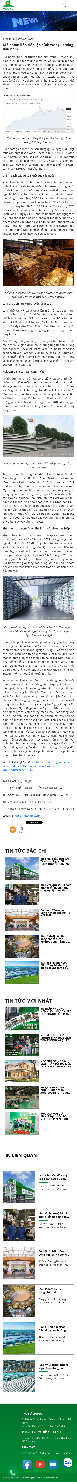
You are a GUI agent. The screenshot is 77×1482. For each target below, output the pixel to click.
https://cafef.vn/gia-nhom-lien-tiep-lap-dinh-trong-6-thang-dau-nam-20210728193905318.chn (36, 766)
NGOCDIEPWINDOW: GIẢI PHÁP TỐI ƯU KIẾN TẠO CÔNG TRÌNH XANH (56, 1064)
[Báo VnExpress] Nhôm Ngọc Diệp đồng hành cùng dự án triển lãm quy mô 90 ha (53, 1366)
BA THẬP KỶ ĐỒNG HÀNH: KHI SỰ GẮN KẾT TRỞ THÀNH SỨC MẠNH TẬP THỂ (55, 1011)
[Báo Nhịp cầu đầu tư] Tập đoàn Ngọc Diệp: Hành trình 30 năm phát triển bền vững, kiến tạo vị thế (56, 861)
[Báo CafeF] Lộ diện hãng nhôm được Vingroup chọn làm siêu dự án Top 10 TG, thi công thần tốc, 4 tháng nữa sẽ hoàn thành (55, 939)
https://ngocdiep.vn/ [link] (27, 815)
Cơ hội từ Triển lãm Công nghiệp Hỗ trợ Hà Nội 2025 (55, 913)
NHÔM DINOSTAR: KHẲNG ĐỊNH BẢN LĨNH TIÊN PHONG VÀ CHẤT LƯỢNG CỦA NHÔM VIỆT (55, 1038)
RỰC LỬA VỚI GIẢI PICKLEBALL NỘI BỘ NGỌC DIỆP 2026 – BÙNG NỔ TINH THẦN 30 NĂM (56, 1116)
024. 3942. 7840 (57, 1426)
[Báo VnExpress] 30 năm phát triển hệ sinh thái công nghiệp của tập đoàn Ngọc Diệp (55, 888)
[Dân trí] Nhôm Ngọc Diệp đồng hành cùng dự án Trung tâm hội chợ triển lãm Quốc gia (55, 965)
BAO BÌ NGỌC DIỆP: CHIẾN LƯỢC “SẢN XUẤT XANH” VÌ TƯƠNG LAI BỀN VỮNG (55, 1090)
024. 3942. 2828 (34, 1426)
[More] (13, 827)
